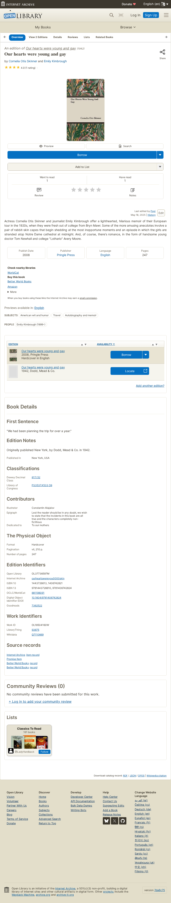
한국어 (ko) (142, 840)
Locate (130, 371)
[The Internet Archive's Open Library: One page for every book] (22, 15)
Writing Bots (78, 810)
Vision (10, 796)
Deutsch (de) (143, 809)
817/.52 (36, 477)
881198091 (38, 592)
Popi (153, 211)
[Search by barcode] (121, 15)
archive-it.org (65, 894)
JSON (133, 775)
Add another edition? (150, 385)
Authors (44, 805)
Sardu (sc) (141, 853)
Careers (11, 810)
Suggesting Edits (113, 805)
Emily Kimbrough (55, 61)
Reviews (73, 37)
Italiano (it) (141, 835)
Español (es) (143, 818)
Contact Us (110, 801)
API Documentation (83, 801)
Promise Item (14, 659)
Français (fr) (142, 822)
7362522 (37, 605)
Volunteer (13, 801)
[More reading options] (160, 155)
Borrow (82, 155)
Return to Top (47, 823)
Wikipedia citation (157, 775)
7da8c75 (159, 890)
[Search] (111, 15)
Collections (46, 814)
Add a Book (110, 810)
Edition (13, 344)
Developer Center (82, 796)
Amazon (12, 286)
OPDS (141, 775)
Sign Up (151, 15)
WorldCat (13, 272)
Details (57, 37)
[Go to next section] (166, 37)
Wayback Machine (23, 894)
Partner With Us (17, 805)
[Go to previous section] (4, 37)
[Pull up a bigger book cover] (85, 140)
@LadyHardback (24, 751)
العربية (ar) (141, 800)
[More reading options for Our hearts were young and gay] (160, 167)
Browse (126, 27)
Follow (44, 751)
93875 (35, 629)
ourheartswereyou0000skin (48, 578)
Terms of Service (17, 819)
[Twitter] (114, 820)
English (105, 255)
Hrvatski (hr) (143, 831)
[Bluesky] (106, 820)
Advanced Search (50, 819)
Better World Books (19, 281)
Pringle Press (66, 255)
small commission (88, 298)
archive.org (43, 894)
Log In (135, 15)
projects (108, 891)
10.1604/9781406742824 (46, 597)
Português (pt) (144, 844)
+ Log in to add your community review (40, 701)
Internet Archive (16, 654)
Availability (106, 344)
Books (43, 801)
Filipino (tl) (141, 871)
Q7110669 (38, 634)
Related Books (104, 37)
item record (32, 654)
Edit (161, 213)
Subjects (44, 810)
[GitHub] (122, 820)
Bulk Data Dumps (81, 805)
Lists (87, 37)
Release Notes (112, 814)
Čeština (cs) (142, 804)
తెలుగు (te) (141, 858)
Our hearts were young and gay (51, 48)
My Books (43, 27)
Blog (9, 814)
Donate (129, 4)
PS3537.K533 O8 (42, 485)
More (13, 291)
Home (42, 796)
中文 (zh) (140, 867)
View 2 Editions (38, 37)
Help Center (110, 796)
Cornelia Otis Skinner (23, 61)
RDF (125, 775)
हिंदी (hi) (139, 827)
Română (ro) (142, 849)
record (33, 663)
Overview (17, 37)
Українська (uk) (145, 862)
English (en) (142, 813)
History (152, 214)
